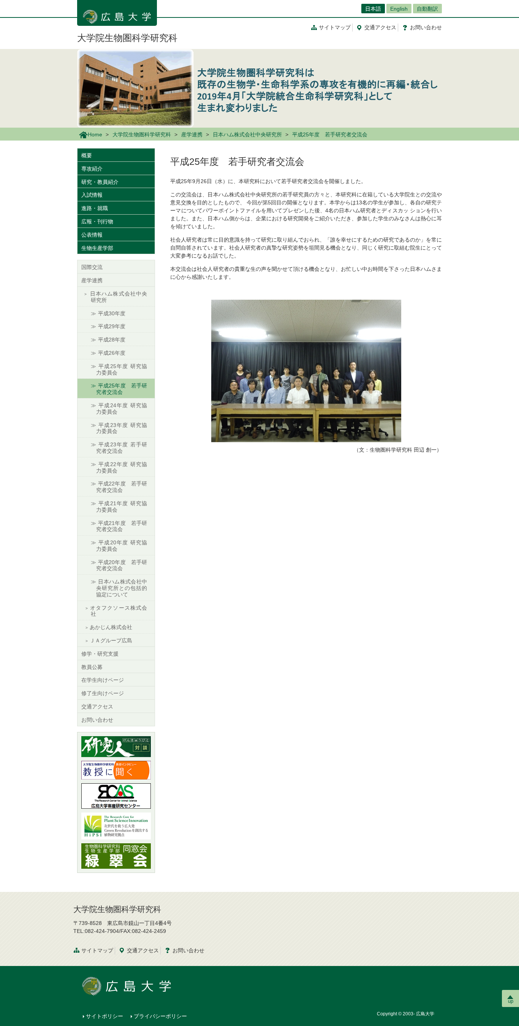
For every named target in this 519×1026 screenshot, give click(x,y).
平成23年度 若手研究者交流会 (121, 447)
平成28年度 (111, 340)
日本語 (373, 9)
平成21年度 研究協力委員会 (121, 506)
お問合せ (426, 27)
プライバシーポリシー (160, 1016)
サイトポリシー (104, 1016)
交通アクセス (97, 706)
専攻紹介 (92, 169)
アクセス (380, 27)
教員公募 (92, 667)
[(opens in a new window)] (116, 746)
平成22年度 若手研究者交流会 (121, 487)
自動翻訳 (427, 9)
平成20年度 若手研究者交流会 (121, 565)
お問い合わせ (97, 720)
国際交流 (92, 267)
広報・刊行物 (97, 221)
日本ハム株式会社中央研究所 (247, 134)
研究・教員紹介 (100, 182)
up (510, 1001)
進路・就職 (94, 208)
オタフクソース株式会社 (118, 611)
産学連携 (192, 134)
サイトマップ (335, 27)
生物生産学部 (97, 248)
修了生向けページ (102, 693)
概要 (86, 155)
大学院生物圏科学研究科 (127, 38)
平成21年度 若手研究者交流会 (121, 526)
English (399, 9)
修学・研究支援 (100, 654)
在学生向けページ (102, 680)
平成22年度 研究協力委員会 (121, 467)
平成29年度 (111, 326)
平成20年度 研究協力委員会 (121, 545)
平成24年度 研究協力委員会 (121, 408)
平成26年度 (111, 353)
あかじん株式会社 (111, 627)
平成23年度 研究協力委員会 (121, 428)
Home (95, 134)
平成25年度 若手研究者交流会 (121, 389)
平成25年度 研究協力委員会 (121, 369)
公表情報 (92, 235)
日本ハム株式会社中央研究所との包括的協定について (121, 588)
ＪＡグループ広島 (111, 640)
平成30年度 (111, 313)
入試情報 (92, 195)
